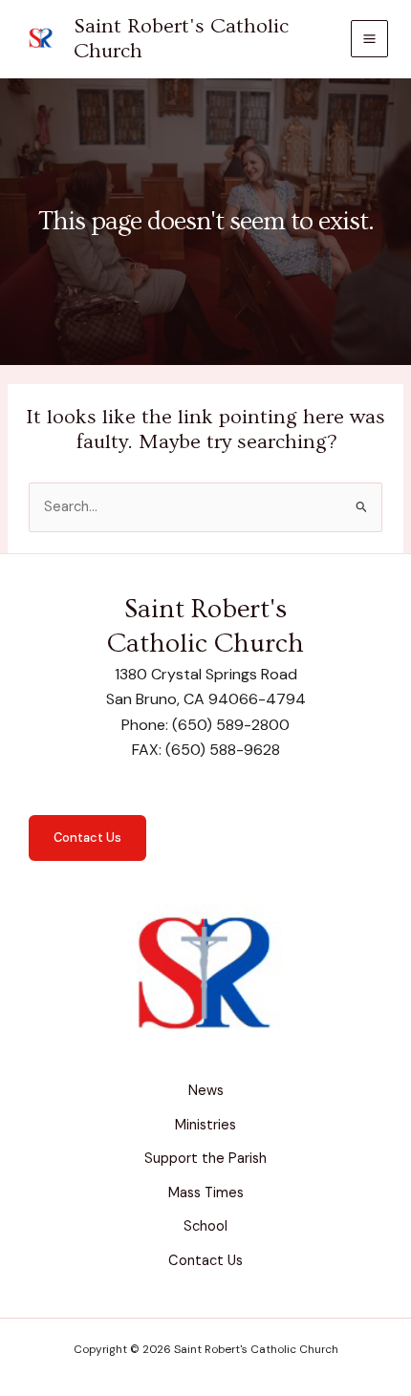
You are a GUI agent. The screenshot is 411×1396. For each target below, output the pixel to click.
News (206, 1091)
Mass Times (206, 1193)
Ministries (205, 1125)
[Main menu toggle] (369, 38)
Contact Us (87, 837)
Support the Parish (205, 1158)
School (205, 1226)
